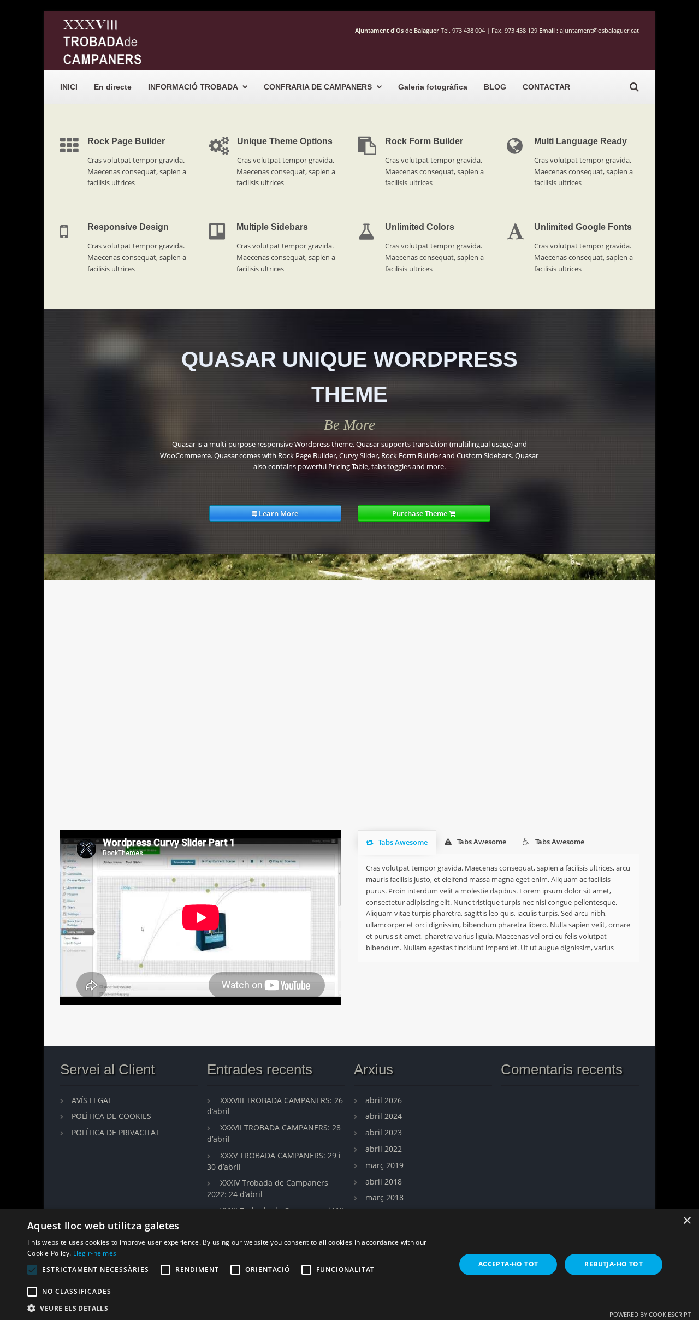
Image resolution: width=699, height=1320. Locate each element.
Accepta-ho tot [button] (508, 1264)
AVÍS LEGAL (92, 1100)
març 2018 (384, 1197)
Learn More (277, 513)
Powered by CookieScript (650, 1314)
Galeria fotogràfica (432, 86)
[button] (235, 1307)
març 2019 (384, 1165)
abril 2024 (383, 1116)
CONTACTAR (546, 86)
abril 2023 (383, 1132)
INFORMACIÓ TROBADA (193, 86)
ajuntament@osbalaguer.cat (599, 30)
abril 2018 (383, 1181)
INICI (69, 86)
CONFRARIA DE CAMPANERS (318, 86)
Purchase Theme (420, 513)
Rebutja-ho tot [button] (613, 1264)
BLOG (495, 86)
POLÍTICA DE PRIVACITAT (115, 1132)
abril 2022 (383, 1149)
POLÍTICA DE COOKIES (111, 1116)
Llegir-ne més (95, 1253)
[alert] (349, 1264)
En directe (113, 86)
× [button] (687, 1221)
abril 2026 (383, 1100)
